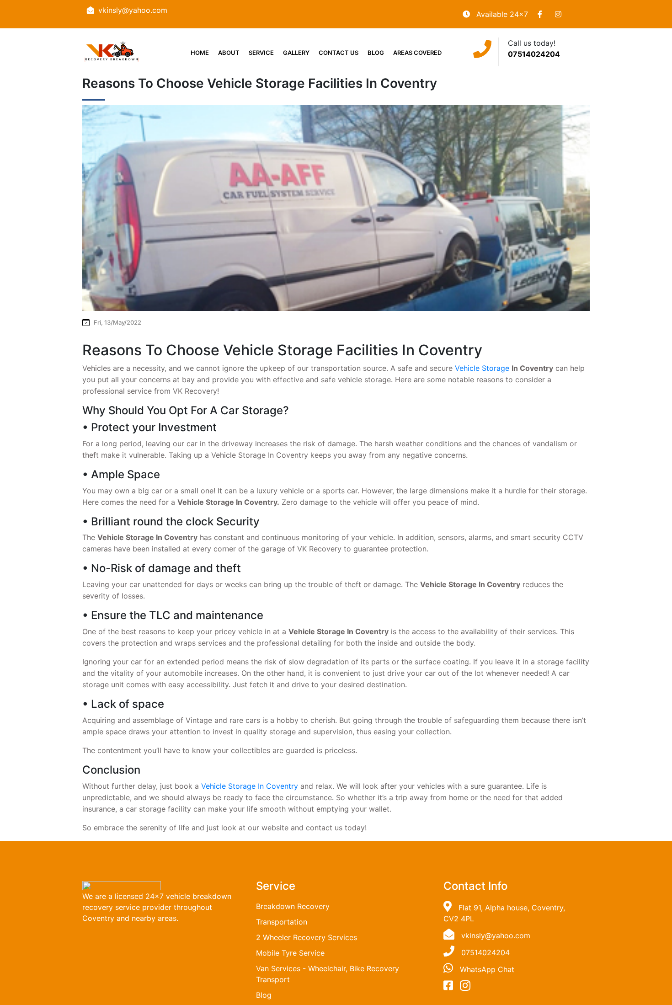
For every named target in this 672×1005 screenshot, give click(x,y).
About (229, 52)
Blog (376, 52)
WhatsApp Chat (487, 969)
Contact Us (338, 52)
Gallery (296, 52)
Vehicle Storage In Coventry (249, 786)
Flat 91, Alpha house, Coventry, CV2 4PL (504, 913)
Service (261, 52)
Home (200, 52)
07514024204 (534, 54)
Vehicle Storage (482, 368)
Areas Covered (417, 52)
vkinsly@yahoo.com (132, 10)
